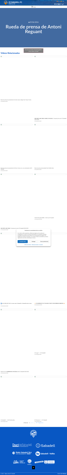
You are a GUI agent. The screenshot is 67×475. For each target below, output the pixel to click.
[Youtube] (59, 4)
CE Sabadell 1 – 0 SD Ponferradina (8, 420)
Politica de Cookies (27, 244)
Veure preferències (44, 241)
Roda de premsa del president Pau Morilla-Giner (44, 168)
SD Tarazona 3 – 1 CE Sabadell (40, 420)
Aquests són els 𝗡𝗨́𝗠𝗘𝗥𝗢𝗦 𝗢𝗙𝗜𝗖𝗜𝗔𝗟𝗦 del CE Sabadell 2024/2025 (15, 371)
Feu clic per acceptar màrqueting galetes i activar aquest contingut (33, 50)
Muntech (64, 473)
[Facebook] (55, 4)
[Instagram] (61, 4)
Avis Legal (41, 244)
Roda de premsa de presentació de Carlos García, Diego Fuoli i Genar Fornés (16, 99)
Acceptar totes (23, 241)
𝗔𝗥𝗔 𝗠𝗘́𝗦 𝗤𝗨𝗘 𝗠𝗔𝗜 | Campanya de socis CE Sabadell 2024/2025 (14, 228)
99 (36, 422)
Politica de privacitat (35, 244)
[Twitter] (57, 4)
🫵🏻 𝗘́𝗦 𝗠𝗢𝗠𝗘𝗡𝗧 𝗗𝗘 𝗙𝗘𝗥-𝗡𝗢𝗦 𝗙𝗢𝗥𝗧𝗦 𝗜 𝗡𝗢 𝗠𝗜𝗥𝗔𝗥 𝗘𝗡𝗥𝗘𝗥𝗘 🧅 (49, 303)
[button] (33, 7)
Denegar (33, 241)
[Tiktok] (63, 4)
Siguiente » (41, 422)
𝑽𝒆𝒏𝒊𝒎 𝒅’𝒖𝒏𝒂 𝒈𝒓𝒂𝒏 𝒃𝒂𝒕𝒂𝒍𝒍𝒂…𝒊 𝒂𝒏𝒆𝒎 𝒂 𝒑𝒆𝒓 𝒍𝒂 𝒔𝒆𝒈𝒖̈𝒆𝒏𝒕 (44, 217)
